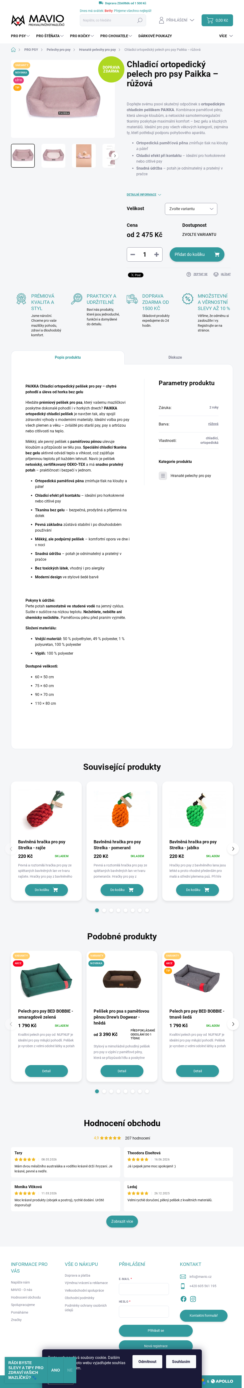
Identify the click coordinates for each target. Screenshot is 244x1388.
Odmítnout (147, 1361)
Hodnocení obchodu (122, 1123)
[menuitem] (21, 36)
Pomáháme (19, 1312)
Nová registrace (156, 1346)
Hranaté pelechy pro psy (191, 475)
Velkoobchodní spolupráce (84, 1290)
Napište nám (20, 1282)
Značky (16, 1320)
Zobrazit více (122, 1221)
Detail (46, 1071)
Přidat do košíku (190, 254)
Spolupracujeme (23, 1305)
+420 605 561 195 (202, 1286)
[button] (97, 910)
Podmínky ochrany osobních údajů (86, 1308)
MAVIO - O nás (21, 1290)
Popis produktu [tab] (68, 357)
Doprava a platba (77, 1275)
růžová (213, 424)
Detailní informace (141, 194)
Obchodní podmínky (79, 1298)
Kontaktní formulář (204, 1315)
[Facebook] (183, 1298)
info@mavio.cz (200, 1277)
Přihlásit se (156, 1330)
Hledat (140, 20)
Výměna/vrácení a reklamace (86, 1283)
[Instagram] (193, 1298)
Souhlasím (181, 1361)
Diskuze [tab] (175, 357)
